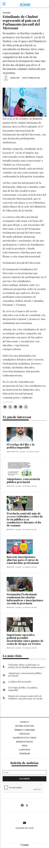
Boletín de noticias (24, 763)
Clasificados (24, 750)
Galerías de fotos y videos (24, 738)
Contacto (24, 722)
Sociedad (6, 12)
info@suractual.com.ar (24, 828)
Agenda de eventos (24, 742)
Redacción (14, 78)
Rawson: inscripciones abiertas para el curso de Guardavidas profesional (23, 560)
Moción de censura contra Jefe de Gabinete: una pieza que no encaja (25, 697)
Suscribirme (24, 779)
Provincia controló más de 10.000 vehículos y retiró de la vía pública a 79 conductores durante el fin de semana (25, 519)
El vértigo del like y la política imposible (20, 446)
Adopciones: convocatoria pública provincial (23, 480)
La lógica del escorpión (19, 681)
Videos (24, 746)
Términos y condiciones (24, 730)
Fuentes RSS (24, 734)
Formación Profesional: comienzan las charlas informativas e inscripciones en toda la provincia (25, 598)
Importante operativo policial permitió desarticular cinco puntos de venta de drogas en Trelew (25, 639)
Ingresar (26, 753)
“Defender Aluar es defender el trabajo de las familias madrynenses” (26, 666)
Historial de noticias (24, 726)
